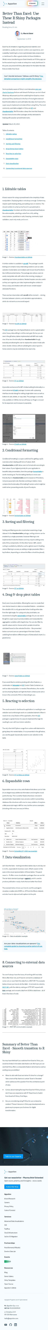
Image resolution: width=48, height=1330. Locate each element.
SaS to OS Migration (11, 1236)
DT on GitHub (19, 381)
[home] (11, 4)
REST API (5, 987)
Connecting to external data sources (19, 168)
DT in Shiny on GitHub (21, 775)
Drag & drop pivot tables (14, 148)
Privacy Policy (8, 1206)
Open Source (8, 1284)
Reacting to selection (13, 153)
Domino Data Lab (10, 1251)
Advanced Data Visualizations (14, 1221)
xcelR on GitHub (20, 323)
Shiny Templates (9, 1280)
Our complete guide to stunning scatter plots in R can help (23, 946)
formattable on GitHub (22, 515)
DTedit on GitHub (20, 444)
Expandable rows (12, 158)
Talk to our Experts (13, 1156)
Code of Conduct (9, 1210)
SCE (5, 1225)
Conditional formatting (14, 139)
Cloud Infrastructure (10, 1232)
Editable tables (11, 134)
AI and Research (9, 1198)
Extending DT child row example (25, 851)
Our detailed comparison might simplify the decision (23, 77)
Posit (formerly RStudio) (12, 1247)
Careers (7, 1202)
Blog (5, 1272)
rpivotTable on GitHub (22, 676)
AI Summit (7, 1261)
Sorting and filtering (13, 144)
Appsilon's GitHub (10, 1288)
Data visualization (12, 163)
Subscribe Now (12, 1186)
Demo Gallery (8, 1276)
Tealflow (7, 1229)
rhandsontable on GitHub (23, 257)
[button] (42, 4)
